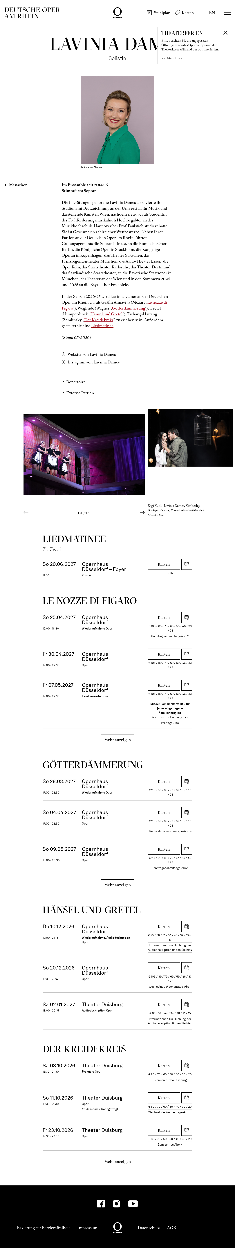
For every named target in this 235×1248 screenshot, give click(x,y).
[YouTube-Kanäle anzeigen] (133, 1203)
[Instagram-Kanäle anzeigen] (116, 1203)
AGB (171, 1227)
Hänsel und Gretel (106, 314)
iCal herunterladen (186, 564)
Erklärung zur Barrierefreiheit (43, 1227)
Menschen (18, 185)
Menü (227, 13)
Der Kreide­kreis (84, 1049)
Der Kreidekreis (98, 320)
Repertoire (76, 382)
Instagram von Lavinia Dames (94, 362)
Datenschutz (149, 1227)
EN (212, 12)
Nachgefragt (109, 1109)
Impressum (87, 1227)
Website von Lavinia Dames (92, 354)
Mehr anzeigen (117, 739)
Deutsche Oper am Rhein (32, 12)
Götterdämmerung (128, 308)
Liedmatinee (102, 325)
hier (185, 717)
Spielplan (162, 12)
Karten (188, 12)
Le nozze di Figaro (90, 601)
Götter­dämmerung (93, 765)
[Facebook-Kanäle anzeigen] (101, 1203)
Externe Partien (80, 393)
